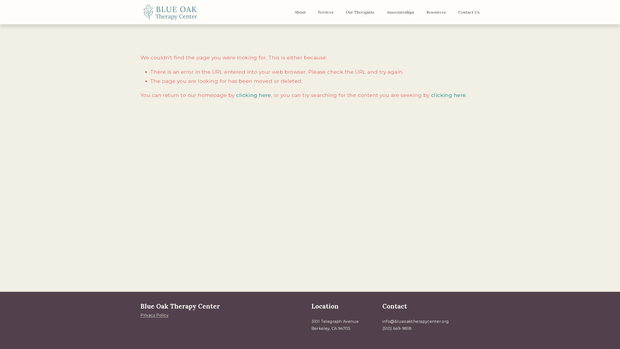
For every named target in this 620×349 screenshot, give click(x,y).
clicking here (253, 95)
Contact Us (469, 12)
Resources (436, 12)
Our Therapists (360, 12)
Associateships (400, 12)
